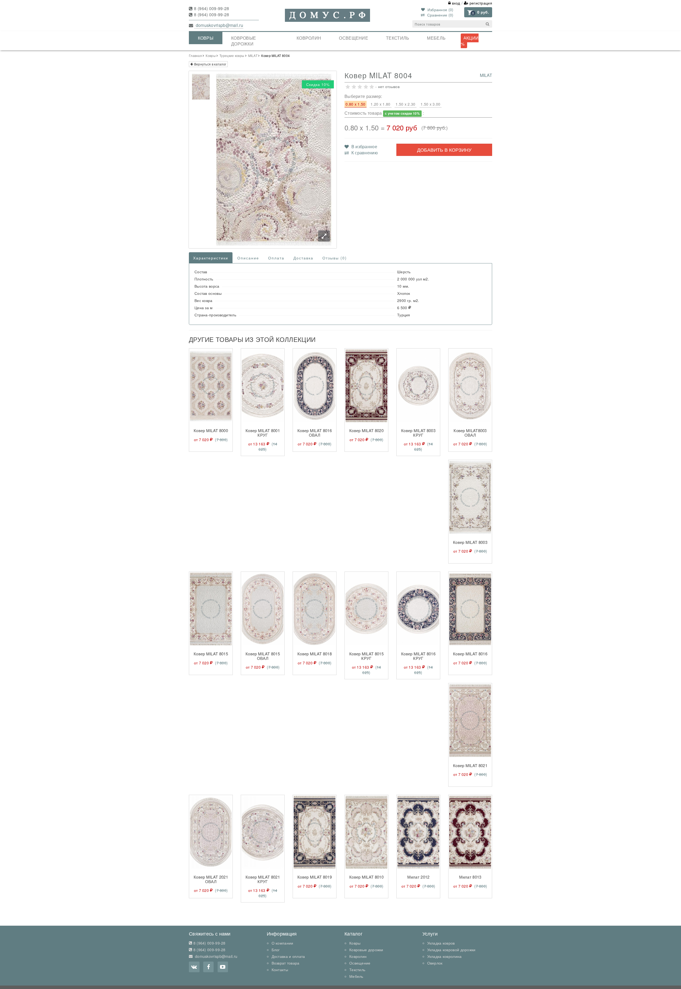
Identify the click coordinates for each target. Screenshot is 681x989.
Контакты (280, 969)
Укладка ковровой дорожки (451, 949)
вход (455, 3)
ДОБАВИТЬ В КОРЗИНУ (444, 149)
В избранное (363, 146)
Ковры (206, 38)
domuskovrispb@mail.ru (218, 25)
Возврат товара (286, 963)
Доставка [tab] (303, 257)
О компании (282, 943)
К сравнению (364, 153)
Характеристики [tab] (210, 257)
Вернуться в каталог (209, 64)
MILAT (253, 55)
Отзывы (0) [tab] (334, 257)
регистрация (480, 3)
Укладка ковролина (444, 956)
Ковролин (309, 38)
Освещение (353, 38)
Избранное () (439, 9)
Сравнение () (439, 15)
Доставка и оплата (288, 956)
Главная (195, 55)
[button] (478, 12)
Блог (276, 949)
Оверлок (435, 963)
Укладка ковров (441, 943)
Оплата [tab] (276, 257)
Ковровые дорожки (243, 41)
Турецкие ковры (231, 55)
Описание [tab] (248, 257)
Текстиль (397, 38)
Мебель (436, 38)
